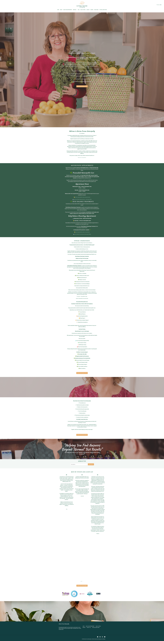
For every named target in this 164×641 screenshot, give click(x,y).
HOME (84, 626)
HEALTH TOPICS (98, 626)
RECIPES (84, 627)
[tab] (81, 581)
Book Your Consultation (82, 86)
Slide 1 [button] (81, 581)
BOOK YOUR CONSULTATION (82, 434)
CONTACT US (89, 627)
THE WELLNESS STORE (95, 627)
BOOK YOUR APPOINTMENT (82, 585)
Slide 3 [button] (82, 581)
